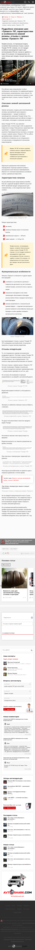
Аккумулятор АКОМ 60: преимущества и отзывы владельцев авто (15, 720)
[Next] (32, 585)
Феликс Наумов (12, 673)
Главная (6, 17)
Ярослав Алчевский (14, 662)
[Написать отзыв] (25, 2)
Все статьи (6, 564)
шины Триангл (13, 548)
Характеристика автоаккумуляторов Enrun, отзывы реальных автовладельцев (16, 758)
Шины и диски (6, 19)
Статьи (13, 17)
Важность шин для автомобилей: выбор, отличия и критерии (11, 592)
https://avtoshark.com (28, 923)
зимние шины (5, 548)
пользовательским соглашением (14, 939)
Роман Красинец (13, 667)
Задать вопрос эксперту (10, 659)
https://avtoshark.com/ (11, 543)
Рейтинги (19, 17)
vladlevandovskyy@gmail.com (9, 929)
